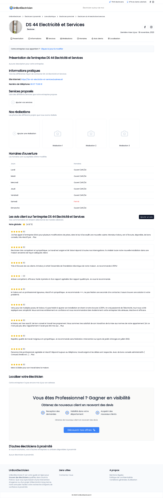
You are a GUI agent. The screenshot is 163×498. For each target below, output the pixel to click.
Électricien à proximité (33, 16)
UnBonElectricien (15, 16)
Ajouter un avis (146, 217)
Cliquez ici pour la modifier (52, 49)
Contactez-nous (66, 475)
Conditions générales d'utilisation (123, 480)
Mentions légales (117, 475)
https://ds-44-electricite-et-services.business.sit (42, 79)
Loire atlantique (50, 16)
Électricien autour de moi (93, 8)
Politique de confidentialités (121, 477)
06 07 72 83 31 (36, 84)
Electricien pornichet (66, 16)
